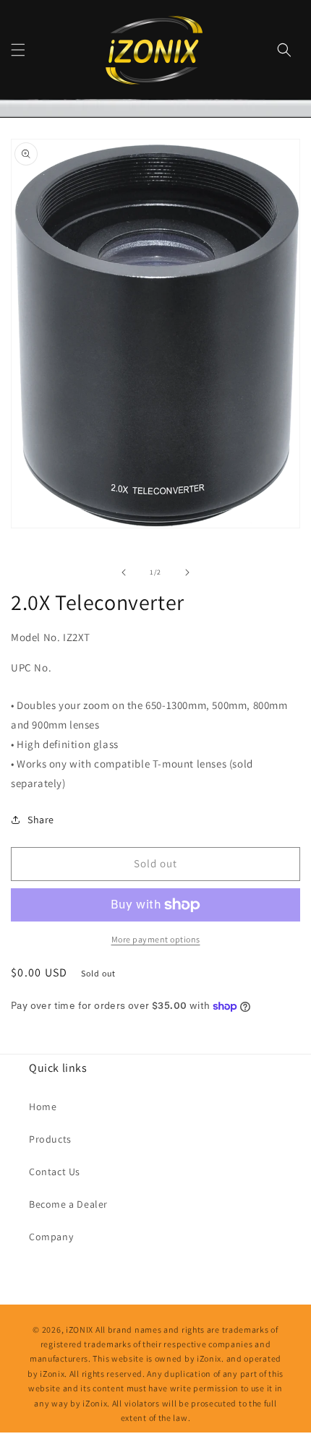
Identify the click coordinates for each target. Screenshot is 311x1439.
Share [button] (40, 819)
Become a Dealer (68, 1204)
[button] (18, 50)
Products (50, 1139)
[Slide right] (187, 572)
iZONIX (79, 1329)
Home (42, 1106)
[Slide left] (124, 572)
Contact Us (54, 1171)
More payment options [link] (155, 939)
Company (51, 1236)
